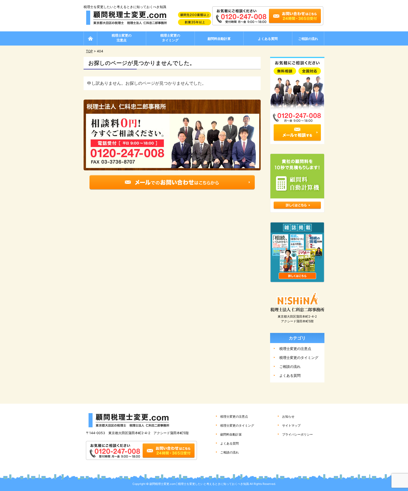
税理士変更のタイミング (170, 37)
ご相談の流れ (308, 39)
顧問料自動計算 (219, 39)
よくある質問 (268, 39)
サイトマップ (291, 425)
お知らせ (288, 416)
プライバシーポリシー (297, 434)
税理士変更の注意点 (122, 37)
